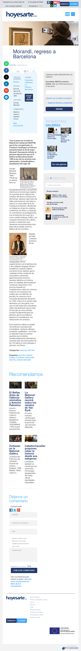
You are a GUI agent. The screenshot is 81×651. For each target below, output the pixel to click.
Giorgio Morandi (24, 360)
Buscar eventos (52, 191)
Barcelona (29, 89)
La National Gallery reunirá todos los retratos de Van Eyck (30, 401)
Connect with (16, 506)
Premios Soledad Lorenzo (38, 600)
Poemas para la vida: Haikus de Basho (59, 208)
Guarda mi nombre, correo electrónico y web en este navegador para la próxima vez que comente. (20, 542)
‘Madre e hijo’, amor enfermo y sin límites (59, 196)
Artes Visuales (35, 597)
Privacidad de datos (36, 615)
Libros (32, 602)
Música (32, 605)
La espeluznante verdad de (60, 216)
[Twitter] (14, 510)
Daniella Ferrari (16, 358)
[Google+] (18, 510)
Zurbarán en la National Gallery (14, 449)
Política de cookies (36, 612)
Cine (31, 607)
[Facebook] (11, 510)
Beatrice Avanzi (25, 355)
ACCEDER (73, 4)
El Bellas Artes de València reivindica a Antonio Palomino (15, 399)
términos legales (21, 566)
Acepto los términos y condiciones (60, 103)
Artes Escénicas (35, 610)
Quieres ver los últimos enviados (59, 98)
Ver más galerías (59, 164)
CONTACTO (64, 4)
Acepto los (18, 566)
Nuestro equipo (35, 617)
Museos (23, 350)
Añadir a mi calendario (29, 98)
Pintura (16, 82)
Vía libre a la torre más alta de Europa (55, 203)
